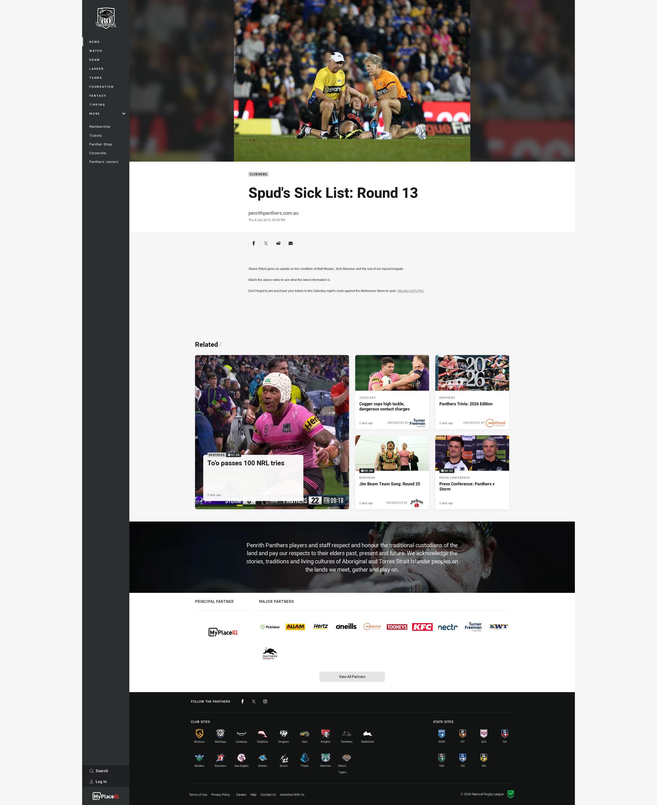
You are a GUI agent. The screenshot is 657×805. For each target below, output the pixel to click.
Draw (94, 60)
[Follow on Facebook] (242, 701)
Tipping (97, 104)
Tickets (95, 135)
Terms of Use (198, 794)
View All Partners (352, 676)
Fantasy (97, 95)
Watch (96, 51)
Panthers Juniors (104, 161)
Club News (258, 174)
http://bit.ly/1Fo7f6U (410, 291)
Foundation (101, 87)
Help (253, 794)
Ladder (96, 69)
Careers (241, 794)
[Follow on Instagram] (265, 701)
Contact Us (268, 794)
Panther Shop (100, 144)
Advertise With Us (292, 794)
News (94, 42)
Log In (101, 781)
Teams (95, 78)
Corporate (97, 153)
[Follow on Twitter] (254, 701)
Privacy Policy (220, 794)
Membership (99, 126)
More (94, 113)
